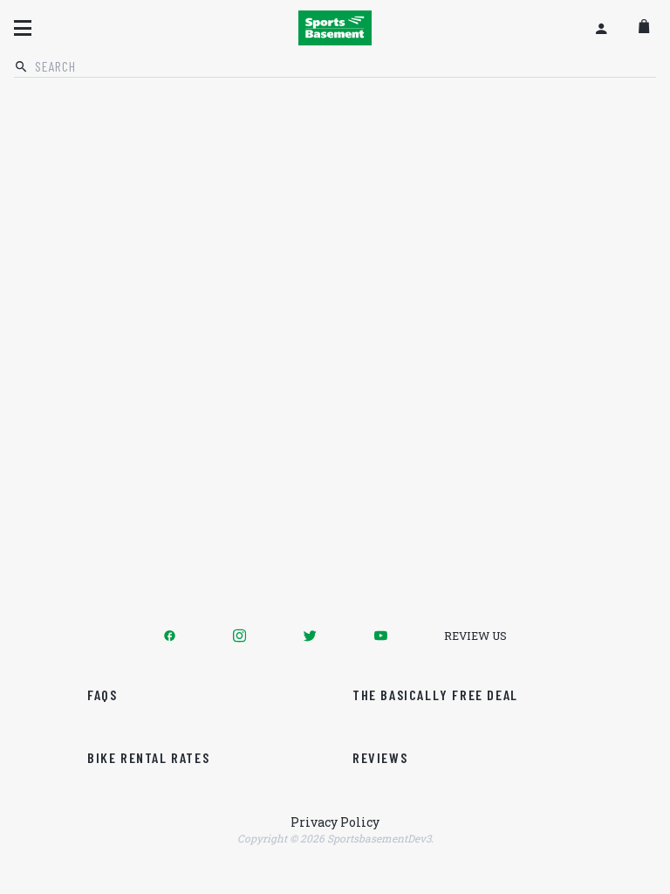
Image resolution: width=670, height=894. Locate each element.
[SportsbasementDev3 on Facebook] (169, 636)
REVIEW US (475, 636)
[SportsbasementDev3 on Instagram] (239, 636)
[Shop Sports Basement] (335, 27)
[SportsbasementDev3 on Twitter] (310, 636)
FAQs (102, 695)
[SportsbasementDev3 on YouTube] (380, 636)
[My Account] (601, 28)
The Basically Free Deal (435, 695)
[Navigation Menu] (22, 28)
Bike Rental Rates (148, 758)
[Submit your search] (21, 68)
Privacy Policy (335, 822)
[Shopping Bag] (644, 28)
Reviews (379, 758)
